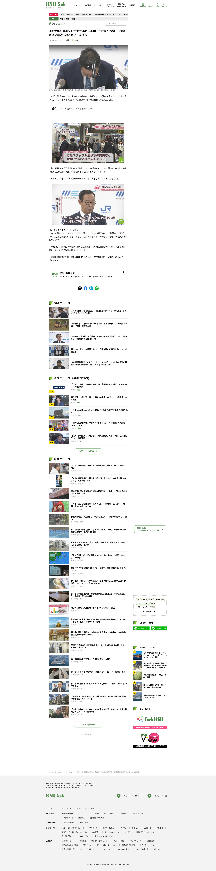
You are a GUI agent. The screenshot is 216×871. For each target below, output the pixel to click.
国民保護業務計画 (128, 845)
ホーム (51, 772)
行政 (152, 607)
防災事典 (160, 828)
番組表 (150, 6)
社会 (76, 40)
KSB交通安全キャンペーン (145, 832)
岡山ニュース (81, 808)
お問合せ (164, 6)
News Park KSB (67, 813)
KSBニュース (66, 808)
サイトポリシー (106, 849)
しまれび (135, 828)
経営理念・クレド (68, 841)
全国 (73, 19)
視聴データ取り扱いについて (106, 845)
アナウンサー (98, 5)
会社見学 (127, 832)
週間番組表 (66, 818)
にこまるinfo (94, 813)
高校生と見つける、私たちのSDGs (74, 832)
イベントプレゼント (110, 5)
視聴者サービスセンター (100, 841)
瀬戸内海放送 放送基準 (70, 845)
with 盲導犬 (96, 832)
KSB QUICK (93, 828)
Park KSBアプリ (82, 836)
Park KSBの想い (119, 841)
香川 (67, 19)
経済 (153, 603)
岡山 (61, 19)
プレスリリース (135, 841)
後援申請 (156, 849)
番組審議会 (150, 841)
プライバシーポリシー (88, 849)
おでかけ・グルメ (143, 603)
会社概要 (83, 841)
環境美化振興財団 (68, 849)
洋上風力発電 (87, 14)
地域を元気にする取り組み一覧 (73, 828)
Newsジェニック (138, 813)
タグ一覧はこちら (149, 612)
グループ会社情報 (142, 849)
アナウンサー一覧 (68, 822)
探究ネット (147, 828)
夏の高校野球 (66, 836)
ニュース (77, 5)
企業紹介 (132, 5)
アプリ (157, 6)
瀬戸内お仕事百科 (109, 828)
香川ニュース (96, 808)
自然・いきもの (142, 607)
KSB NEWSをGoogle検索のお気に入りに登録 (148, 529)
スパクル (124, 828)
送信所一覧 (87, 845)
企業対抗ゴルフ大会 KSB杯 (102, 836)
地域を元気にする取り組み (121, 5)
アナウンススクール (112, 832)
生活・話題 (160, 599)
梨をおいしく (111, 14)
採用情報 (143, 6)
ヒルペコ (81, 813)
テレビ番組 (87, 5)
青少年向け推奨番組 (97, 818)
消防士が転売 (99, 14)
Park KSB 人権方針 (123, 849)
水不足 (61, 14)
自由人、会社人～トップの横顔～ (115, 813)
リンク (153, 845)
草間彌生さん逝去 (73, 14)
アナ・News (84, 822)
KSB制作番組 (79, 818)
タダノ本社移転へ (125, 14)
